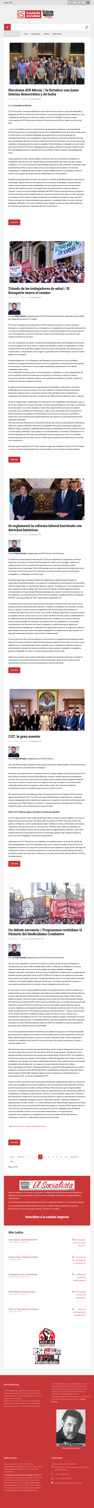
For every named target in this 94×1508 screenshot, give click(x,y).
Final (12, 1162)
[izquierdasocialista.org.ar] (47, 14)
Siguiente (74, 1157)
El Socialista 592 (35, 297)
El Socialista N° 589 (37, 939)
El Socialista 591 (35, 535)
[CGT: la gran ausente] (47, 726)
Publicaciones (35, 34)
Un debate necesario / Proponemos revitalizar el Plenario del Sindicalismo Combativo (45, 932)
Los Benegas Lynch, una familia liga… (23, 1274)
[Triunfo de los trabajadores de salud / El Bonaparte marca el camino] (47, 278)
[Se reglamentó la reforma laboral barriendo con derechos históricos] (47, 516)
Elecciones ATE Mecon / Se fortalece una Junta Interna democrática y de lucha (43, 92)
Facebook (70, 2)
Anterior (20, 1157)
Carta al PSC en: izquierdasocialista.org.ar (29, 1126)
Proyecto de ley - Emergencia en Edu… (23, 1257)
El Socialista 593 (35, 99)
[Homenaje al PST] (47, 1351)
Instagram (74, 2)
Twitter (79, 2)
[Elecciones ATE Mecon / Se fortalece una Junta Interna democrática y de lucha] (47, 80)
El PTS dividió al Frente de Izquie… (22, 1292)
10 (66, 1157)
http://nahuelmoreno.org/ (71, 1448)
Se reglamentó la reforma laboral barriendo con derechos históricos (45, 528)
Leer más (14, 222)
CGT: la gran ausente (24, 736)
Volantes (46, 34)
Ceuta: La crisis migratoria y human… (23, 1309)
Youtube (83, 2)
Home (26, 34)
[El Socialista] (47, 1185)
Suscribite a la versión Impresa (47, 1217)
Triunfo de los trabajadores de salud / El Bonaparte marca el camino (38, 290)
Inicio (12, 1157)
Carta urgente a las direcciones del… (23, 1239)
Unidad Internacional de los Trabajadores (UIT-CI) (23, 1475)
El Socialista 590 (35, 741)
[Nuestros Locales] (47, 1359)
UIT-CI (88, 2)
